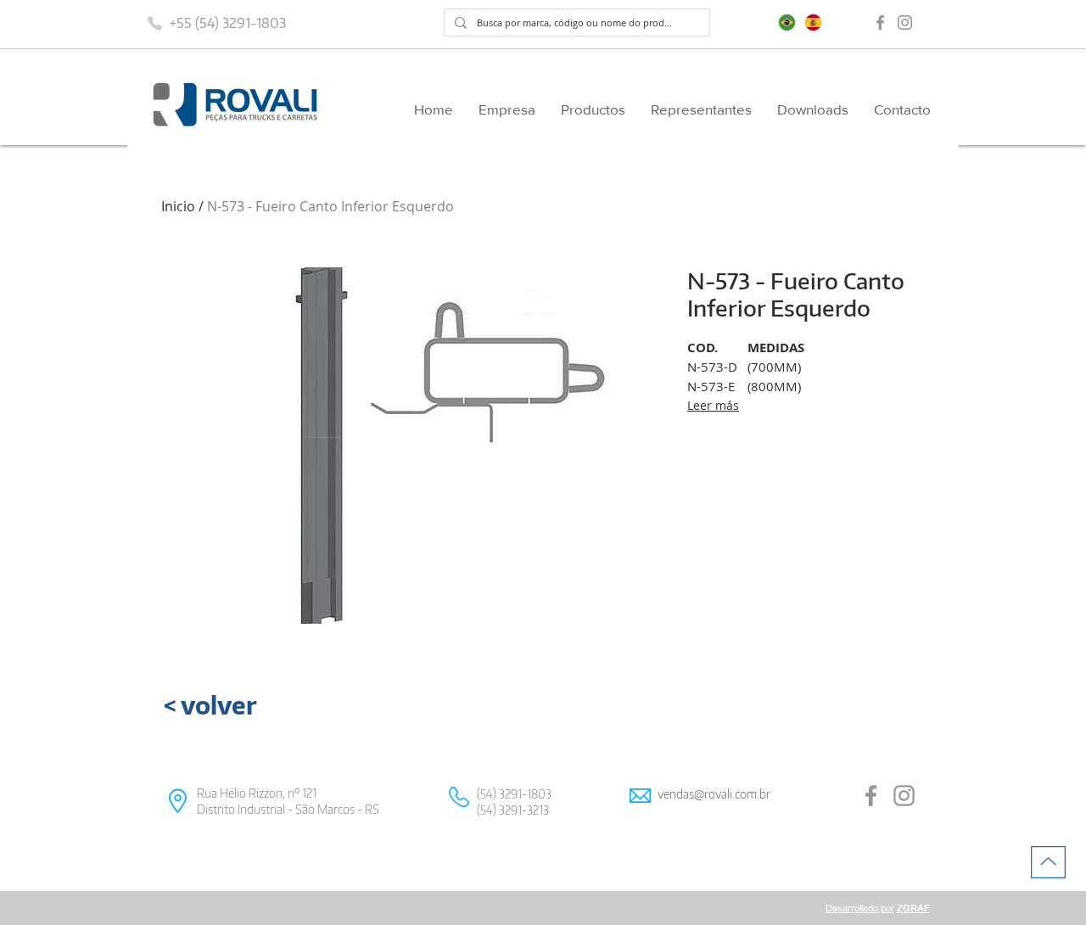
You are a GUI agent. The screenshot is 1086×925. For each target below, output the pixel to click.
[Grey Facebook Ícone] (880, 22)
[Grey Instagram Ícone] (905, 22)
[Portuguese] (787, 22)
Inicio (178, 206)
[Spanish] (813, 22)
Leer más (713, 405)
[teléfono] (154, 23)
